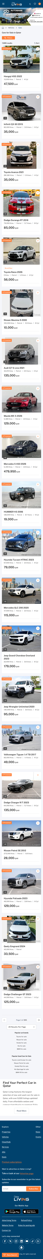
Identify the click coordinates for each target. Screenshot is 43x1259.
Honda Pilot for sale (21, 1066)
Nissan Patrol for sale (21, 1063)
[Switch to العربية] (30, 3)
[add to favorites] (38, 49)
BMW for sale (21, 1049)
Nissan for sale (21, 1040)
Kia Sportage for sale (21, 1069)
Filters (9, 38)
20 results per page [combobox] (17, 1027)
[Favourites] (34, 3)
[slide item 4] (23, 213)
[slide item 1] (18, 69)
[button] (17, 4)
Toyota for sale (21, 1036)
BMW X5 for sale (21, 1072)
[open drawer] (3, 3)
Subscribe (33, 1189)
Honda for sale (21, 1043)
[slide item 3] (21, 213)
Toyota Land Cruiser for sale (21, 1060)
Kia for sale (21, 1046)
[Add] (39, 3)
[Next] (38, 1020)
